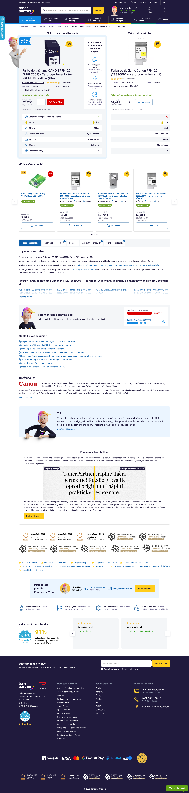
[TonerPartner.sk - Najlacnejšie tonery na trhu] (26, 10)
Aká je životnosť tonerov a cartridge (37, 363)
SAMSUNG (100, 710)
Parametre (48, 243)
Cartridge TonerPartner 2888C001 (139, 320)
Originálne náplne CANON (106, 562)
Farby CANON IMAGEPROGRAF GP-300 (35, 293)
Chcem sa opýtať (145, 588)
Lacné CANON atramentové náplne (37, 566)
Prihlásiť (149, 12)
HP (97, 702)
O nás (98, 688)
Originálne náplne (81, 562)
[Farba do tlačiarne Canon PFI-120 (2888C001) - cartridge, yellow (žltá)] (141, 53)
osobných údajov (131, 669)
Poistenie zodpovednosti (67, 720)
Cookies (60, 695)
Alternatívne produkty (91, 243)
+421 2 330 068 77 (129, 10)
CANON (52, 26)
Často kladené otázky (66, 724)
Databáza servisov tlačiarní (68, 735)
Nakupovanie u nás (67, 683)
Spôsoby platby (63, 710)
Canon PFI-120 (63, 26)
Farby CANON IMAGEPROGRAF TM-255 (74, 293)
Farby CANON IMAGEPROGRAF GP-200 (35, 290)
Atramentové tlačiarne (124, 566)
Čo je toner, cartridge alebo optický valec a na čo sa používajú (48, 341)
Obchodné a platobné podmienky (71, 688)
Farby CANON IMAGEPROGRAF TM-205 (74, 290)
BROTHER (100, 713)
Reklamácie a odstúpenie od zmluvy (72, 699)
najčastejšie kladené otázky (84, 269)
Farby (61, 243)
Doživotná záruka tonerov (67, 717)
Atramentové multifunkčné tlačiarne (155, 566)
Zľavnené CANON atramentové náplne (74, 566)
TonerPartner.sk (104, 683)
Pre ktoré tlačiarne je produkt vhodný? (124, 86)
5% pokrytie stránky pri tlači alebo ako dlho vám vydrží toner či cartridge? (53, 352)
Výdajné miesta (63, 706)
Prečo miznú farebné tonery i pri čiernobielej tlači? (43, 367)
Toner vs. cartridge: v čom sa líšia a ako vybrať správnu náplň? (48, 359)
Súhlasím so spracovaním (121, 669)
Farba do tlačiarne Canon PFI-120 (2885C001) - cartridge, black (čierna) (151, 195)
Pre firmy (143, 2)
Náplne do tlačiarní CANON (56, 562)
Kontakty (153, 2)
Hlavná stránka (24, 26)
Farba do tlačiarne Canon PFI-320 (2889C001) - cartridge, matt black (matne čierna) (113, 195)
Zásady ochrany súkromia (68, 692)
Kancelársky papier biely (32, 570)
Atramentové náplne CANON (135, 562)
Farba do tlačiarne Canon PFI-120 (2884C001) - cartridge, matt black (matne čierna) (75, 195)
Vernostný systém (64, 713)
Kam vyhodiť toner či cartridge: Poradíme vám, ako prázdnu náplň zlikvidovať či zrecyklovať (61, 356)
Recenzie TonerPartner (66, 731)
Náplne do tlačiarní (39, 26)
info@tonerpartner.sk (122, 588)
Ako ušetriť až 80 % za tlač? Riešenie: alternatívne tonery (46, 345)
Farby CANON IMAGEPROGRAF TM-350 (151, 290)
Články (133, 2)
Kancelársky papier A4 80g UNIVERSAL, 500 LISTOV (33, 194)
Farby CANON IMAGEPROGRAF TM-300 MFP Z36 (112, 291)
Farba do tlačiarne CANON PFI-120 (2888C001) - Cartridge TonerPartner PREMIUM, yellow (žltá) (118, 265)
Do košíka (145, 102)
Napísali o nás (63, 738)
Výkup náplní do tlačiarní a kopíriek (71, 728)
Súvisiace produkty (114, 243)
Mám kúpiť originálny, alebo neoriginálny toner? (42, 349)
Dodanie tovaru (121, 2)
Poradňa (72, 243)
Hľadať (98, 10)
